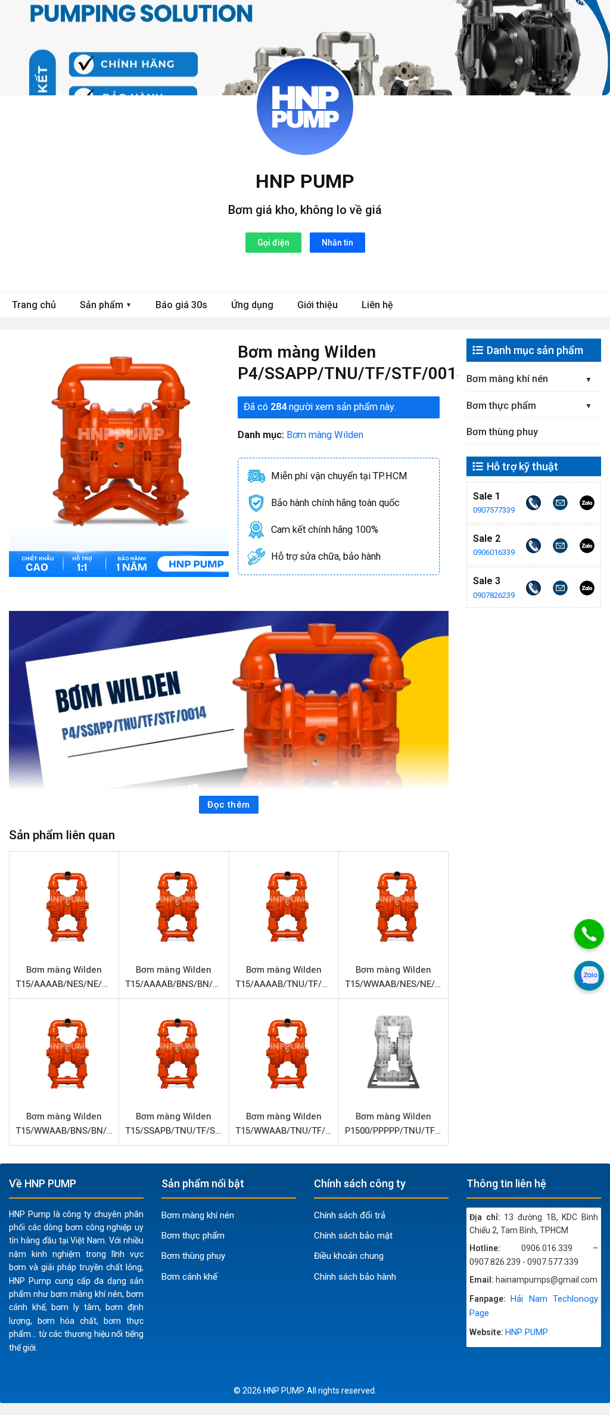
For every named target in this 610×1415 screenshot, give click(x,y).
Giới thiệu (317, 305)
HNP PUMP (305, 181)
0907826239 (494, 595)
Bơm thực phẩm (501, 405)
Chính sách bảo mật (353, 1235)
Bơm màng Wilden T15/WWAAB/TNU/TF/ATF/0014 (285, 1123)
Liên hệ (377, 305)
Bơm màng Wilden (325, 434)
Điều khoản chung (349, 1255)
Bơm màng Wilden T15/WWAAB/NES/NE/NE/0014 (395, 976)
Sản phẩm (106, 305)
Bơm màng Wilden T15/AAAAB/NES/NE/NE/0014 (65, 976)
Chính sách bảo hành (355, 1276)
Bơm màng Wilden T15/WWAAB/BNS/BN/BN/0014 (65, 1123)
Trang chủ (34, 305)
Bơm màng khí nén (507, 378)
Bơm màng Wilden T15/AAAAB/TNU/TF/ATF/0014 (285, 976)
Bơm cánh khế (189, 1276)
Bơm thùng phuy (502, 431)
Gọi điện (273, 242)
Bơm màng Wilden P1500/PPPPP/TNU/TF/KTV (395, 1123)
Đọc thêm (228, 804)
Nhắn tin (337, 242)
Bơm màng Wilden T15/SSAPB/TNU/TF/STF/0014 (175, 1123)
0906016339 (494, 552)
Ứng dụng (252, 305)
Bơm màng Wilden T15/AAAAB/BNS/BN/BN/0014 (175, 976)
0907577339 (494, 509)
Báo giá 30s (181, 305)
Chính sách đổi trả (349, 1215)
